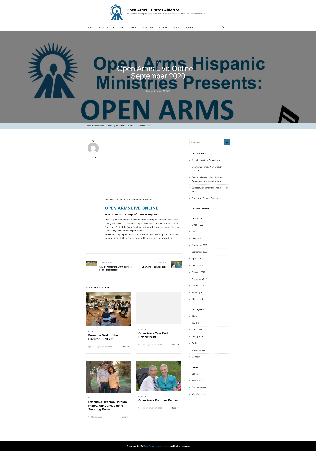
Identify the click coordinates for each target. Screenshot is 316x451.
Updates (157, 62)
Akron (133, 27)
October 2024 (198, 224)
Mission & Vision (106, 27)
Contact (177, 27)
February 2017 (198, 292)
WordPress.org (199, 394)
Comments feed (199, 387)
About (123, 27)
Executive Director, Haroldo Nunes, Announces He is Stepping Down (107, 405)
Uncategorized (198, 350)
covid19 (195, 323)
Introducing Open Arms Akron (206, 160)
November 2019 (199, 279)
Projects (195, 343)
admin (93, 157)
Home (91, 27)
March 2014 (197, 299)
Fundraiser (197, 329)
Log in (195, 373)
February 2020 (198, 272)
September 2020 (199, 252)
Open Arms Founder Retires (158, 400)
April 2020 (196, 258)
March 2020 (197, 265)
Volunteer (163, 27)
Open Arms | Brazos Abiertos (153, 9)
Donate (189, 27)
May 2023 (196, 238)
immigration (197, 336)
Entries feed (197, 380)
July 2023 (196, 231)
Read (123, 346)
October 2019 (198, 285)
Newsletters (147, 27)
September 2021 (199, 245)
